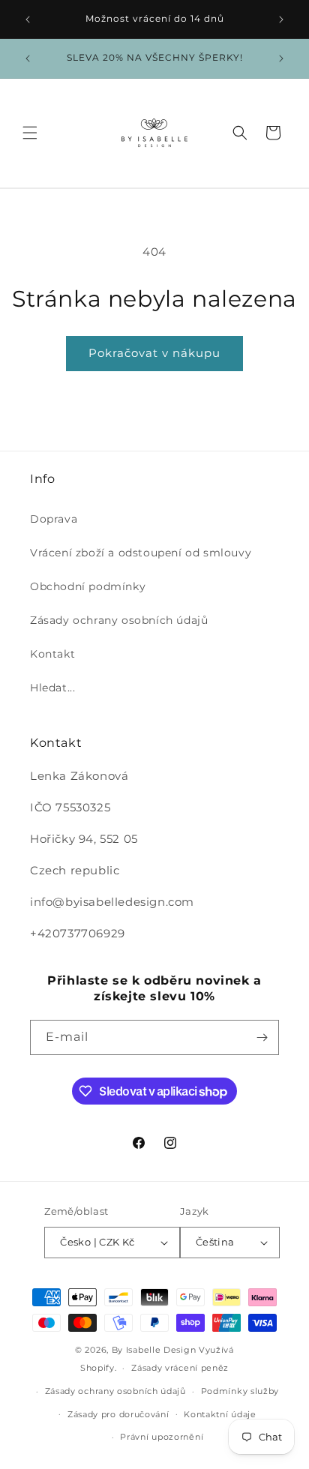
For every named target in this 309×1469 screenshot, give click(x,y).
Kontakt (52, 654)
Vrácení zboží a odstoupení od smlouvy (140, 552)
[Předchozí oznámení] (27, 19)
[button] (30, 132)
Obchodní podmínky (88, 586)
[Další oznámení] (281, 19)
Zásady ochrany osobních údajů (119, 620)
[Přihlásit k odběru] (261, 1037)
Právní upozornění (161, 1437)
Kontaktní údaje (220, 1414)
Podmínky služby (240, 1391)
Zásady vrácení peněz (180, 1368)
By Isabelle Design (154, 1350)
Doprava (53, 519)
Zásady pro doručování (119, 1414)
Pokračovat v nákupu (154, 353)
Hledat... (52, 687)
